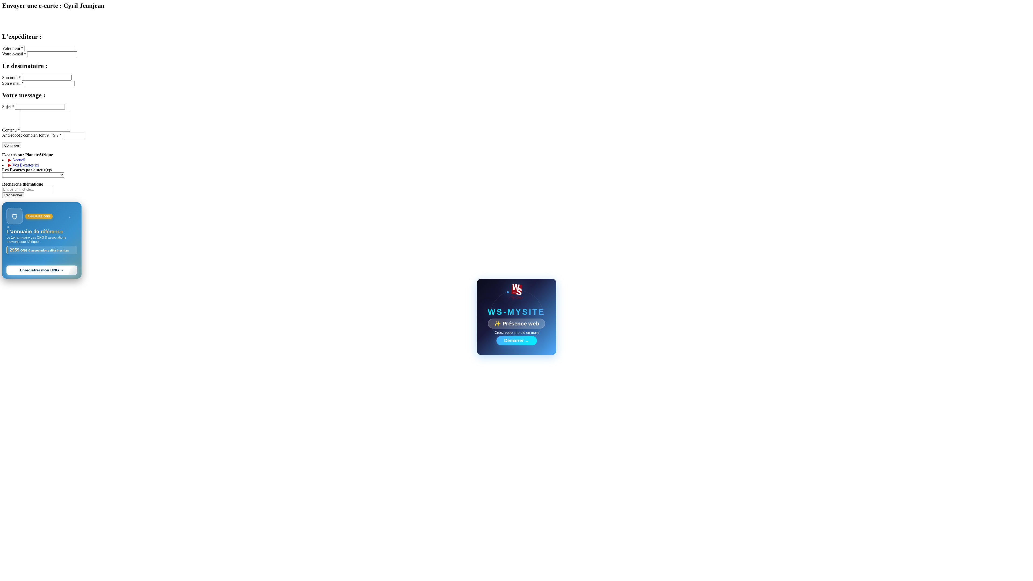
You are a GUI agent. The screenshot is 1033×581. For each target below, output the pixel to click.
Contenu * (11, 130)
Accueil (18, 160)
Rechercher (13, 195)
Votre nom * (12, 48)
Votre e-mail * (14, 54)
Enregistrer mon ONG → (42, 270)
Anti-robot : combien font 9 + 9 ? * (32, 135)
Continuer (11, 145)
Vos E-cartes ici (25, 165)
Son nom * (11, 77)
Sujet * (8, 106)
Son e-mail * (13, 83)
